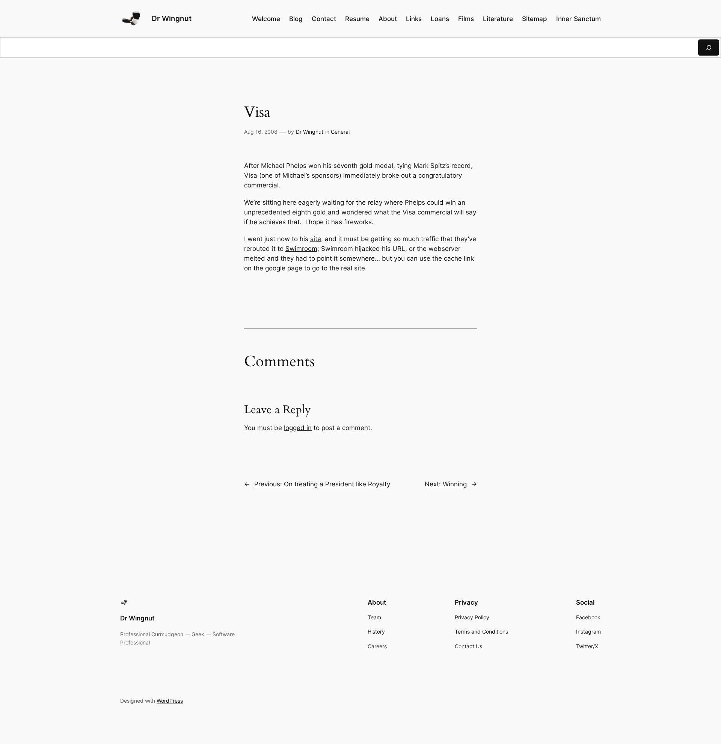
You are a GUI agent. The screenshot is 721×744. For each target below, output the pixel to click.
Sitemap (534, 19)
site (315, 239)
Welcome (266, 19)
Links (414, 19)
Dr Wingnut (172, 18)
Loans (440, 19)
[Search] (708, 47)
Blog (296, 19)
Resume (357, 19)
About (388, 19)
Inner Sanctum (578, 19)
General (340, 131)
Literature (498, 19)
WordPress (170, 700)
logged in (298, 428)
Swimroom (301, 248)
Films (466, 19)
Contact (324, 19)
